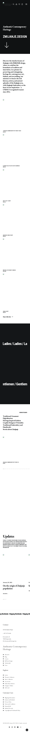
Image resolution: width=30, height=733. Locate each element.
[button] (26, 4)
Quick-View (25, 101)
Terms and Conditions (10, 704)
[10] (21, 469)
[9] (19, 469)
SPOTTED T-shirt (7, 201)
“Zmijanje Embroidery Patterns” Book (12, 131)
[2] (6, 469)
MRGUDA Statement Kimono (9, 271)
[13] (27, 469)
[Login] (15, 4)
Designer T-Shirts (9, 685)
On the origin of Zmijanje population (14, 587)
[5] (11, 469)
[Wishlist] (18, 4)
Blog (6, 657)
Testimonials (8, 663)
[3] (7, 469)
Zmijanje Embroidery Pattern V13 (11, 463)
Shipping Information (10, 697)
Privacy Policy (8, 702)
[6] (13, 469)
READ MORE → (5, 593)
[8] (17, 469)
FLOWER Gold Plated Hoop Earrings (11, 166)
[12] (25, 469)
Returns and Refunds (10, 700)
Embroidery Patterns (10, 683)
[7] (15, 469)
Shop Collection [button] (7, 317)
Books (6, 675)
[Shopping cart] (21, 4)
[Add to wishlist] (25, 103)
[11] (23, 469)
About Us (7, 654)
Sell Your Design (8, 661)
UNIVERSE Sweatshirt (8, 236)
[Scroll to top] (27, 729)
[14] (29, 469)
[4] (9, 469)
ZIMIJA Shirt (6, 312)
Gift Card (7, 688)
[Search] (12, 4)
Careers (6, 659)
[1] (4, 469)
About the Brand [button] (7, 491)
